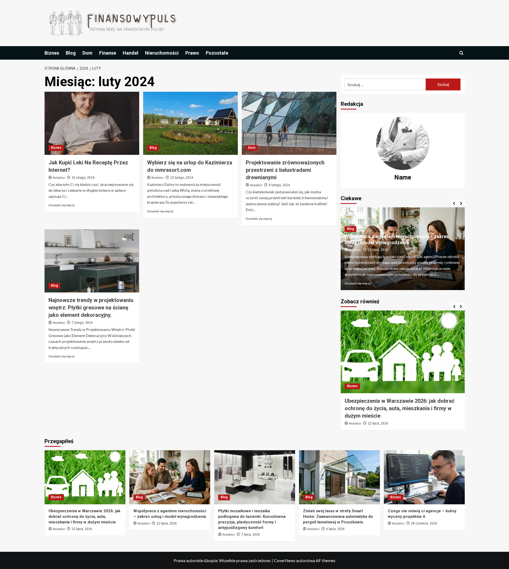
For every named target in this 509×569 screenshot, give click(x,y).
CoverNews (284, 560)
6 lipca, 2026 (335, 529)
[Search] (461, 53)
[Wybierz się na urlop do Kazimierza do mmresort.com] (190, 123)
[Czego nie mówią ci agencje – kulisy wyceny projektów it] (424, 477)
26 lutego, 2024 (83, 178)
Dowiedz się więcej (61, 205)
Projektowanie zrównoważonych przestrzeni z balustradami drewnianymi (285, 170)
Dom (87, 53)
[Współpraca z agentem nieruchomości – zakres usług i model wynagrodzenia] (169, 477)
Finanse (107, 53)
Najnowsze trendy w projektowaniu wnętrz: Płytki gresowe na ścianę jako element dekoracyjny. (91, 307)
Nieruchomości (162, 53)
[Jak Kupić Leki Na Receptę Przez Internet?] (92, 123)
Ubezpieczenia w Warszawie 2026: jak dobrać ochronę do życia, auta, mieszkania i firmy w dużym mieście (399, 408)
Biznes (52, 53)
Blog (71, 53)
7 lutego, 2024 (82, 323)
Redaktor (59, 178)
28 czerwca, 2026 (424, 523)
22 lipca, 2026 (378, 250)
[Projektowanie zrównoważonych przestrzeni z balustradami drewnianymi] (289, 123)
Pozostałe (217, 53)
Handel (130, 53)
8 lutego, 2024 (279, 185)
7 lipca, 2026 (250, 534)
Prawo (192, 53)
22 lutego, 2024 (181, 178)
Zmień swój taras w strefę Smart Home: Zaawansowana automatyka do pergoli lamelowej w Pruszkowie (338, 516)
